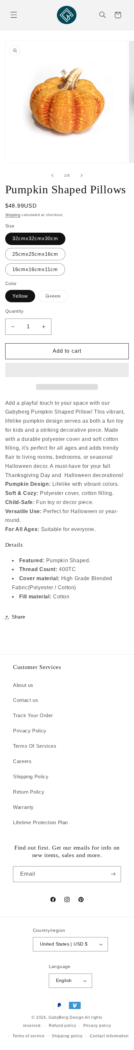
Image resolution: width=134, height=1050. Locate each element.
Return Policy (28, 792)
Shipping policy (67, 1036)
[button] (67, 370)
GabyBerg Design (66, 1017)
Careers (22, 761)
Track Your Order (33, 715)
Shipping (12, 215)
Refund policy (62, 1026)
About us (23, 685)
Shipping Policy (30, 776)
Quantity (14, 311)
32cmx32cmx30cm (35, 238)
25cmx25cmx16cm (35, 254)
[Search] (102, 14)
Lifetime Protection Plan (40, 822)
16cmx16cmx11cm (35, 269)
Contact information (109, 1036)
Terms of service (28, 1036)
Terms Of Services (35, 746)
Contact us (25, 700)
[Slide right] (81, 175)
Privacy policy (97, 1026)
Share (18, 617)
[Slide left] (52, 175)
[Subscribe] (113, 874)
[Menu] (13, 14)
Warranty (23, 807)
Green (57, 297)
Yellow (20, 296)
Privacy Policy (30, 730)
